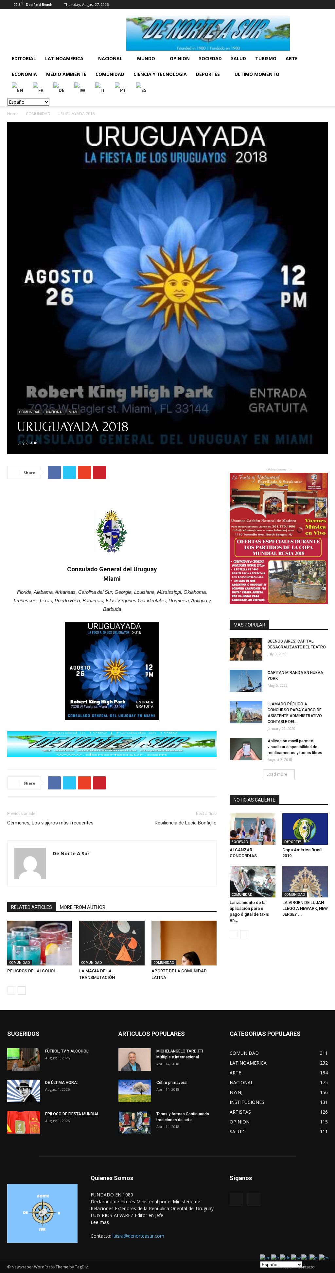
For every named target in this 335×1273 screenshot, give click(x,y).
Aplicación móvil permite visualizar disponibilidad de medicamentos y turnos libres (295, 747)
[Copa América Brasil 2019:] (305, 829)
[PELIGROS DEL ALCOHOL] (39, 943)
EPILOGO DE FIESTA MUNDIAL (72, 1114)
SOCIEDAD (210, 58)
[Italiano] (100, 90)
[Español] (142, 90)
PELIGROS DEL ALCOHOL (31, 970)
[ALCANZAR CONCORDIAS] (252, 829)
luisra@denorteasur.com (138, 1236)
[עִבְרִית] (80, 90)
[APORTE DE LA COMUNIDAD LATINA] (184, 943)
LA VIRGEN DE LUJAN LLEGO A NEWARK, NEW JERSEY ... (305, 908)
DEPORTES (208, 74)
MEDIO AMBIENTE (66, 74)
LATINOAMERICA (64, 58)
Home (13, 113)
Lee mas (100, 1222)
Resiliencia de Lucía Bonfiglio (186, 823)
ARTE (292, 58)
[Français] (38, 90)
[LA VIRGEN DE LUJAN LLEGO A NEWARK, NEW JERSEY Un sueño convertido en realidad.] (305, 881)
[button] (320, 59)
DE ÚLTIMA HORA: (61, 1082)
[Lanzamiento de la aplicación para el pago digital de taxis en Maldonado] (252, 881)
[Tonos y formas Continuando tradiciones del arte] (134, 1122)
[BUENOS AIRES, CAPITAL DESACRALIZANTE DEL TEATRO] (246, 649)
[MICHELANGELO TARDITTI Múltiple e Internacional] (134, 1059)
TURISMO (265, 58)
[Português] (121, 90)
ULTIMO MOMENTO (257, 74)
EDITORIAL (24, 58)
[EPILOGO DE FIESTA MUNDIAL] (23, 1122)
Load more (277, 774)
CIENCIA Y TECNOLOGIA (160, 74)
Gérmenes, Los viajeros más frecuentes (50, 823)
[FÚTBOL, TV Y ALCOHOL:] (23, 1059)
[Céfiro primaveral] (134, 1091)
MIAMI (74, 412)
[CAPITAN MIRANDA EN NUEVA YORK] (246, 681)
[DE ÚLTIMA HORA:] (23, 1091)
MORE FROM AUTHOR (82, 907)
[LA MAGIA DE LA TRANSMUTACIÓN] (111, 943)
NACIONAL (110, 58)
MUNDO (146, 58)
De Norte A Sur (71, 853)
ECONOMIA (24, 74)
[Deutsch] (59, 90)
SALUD (238, 58)
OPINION (180, 58)
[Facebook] (312, 4)
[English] (17, 90)
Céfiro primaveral (171, 1082)
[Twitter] (323, 4)
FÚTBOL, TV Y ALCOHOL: (67, 1051)
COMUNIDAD (110, 74)
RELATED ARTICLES (31, 907)
